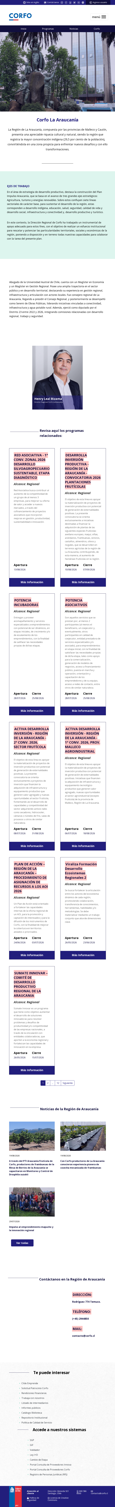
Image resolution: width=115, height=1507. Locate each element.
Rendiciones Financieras (34, 1393)
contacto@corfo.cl (99, 1493)
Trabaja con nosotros (32, 1398)
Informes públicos (31, 1407)
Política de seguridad (33, 1498)
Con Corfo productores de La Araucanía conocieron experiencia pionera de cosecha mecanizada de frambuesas (82, 1164)
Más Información (32, 582)
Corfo (97, 28)
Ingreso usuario (100, 2)
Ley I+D (34, 1454)
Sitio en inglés (32, 2)
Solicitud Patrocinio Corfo (34, 1388)
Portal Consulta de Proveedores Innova (50, 1464)
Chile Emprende (29, 1383)
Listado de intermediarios (34, 1402)
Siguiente (68, 1083)
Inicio (23, 28)
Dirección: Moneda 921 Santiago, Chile (58, 1492)
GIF (31, 1445)
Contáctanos (53, 2)
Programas (48, 28)
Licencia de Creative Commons (58, 1498)
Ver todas (22, 1243)
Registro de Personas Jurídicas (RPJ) (48, 1474)
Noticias (74, 28)
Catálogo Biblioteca (31, 1412)
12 (58, 1083)
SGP (32, 1440)
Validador (35, 1449)
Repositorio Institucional (34, 1417)
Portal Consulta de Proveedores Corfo (50, 1469)
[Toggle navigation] (99, 16)
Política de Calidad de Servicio (36, 1422)
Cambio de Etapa (39, 1459)
